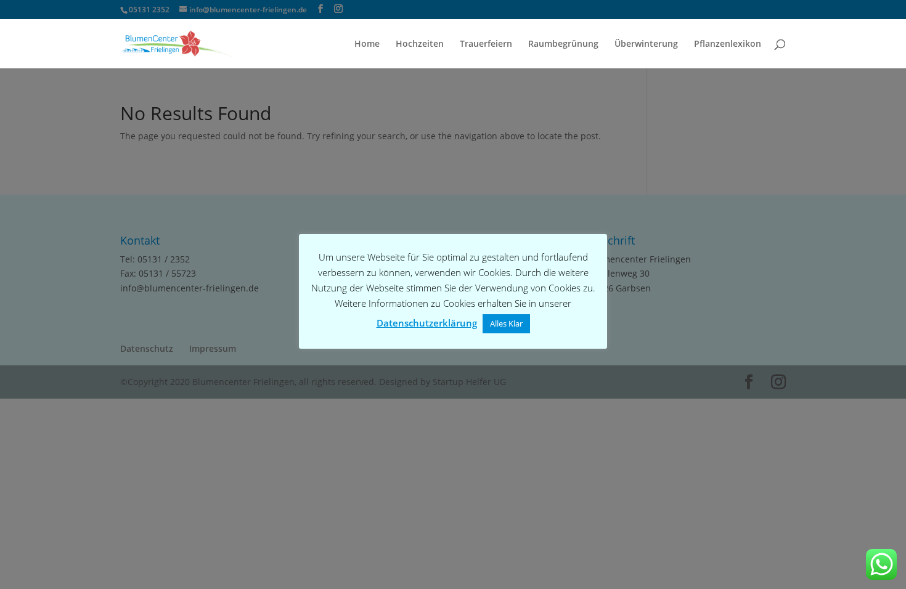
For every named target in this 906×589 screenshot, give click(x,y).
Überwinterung (646, 44)
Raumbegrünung (563, 44)
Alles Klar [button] (506, 323)
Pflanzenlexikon (727, 44)
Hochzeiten (420, 44)
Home (367, 44)
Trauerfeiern (486, 44)
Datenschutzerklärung (427, 323)
